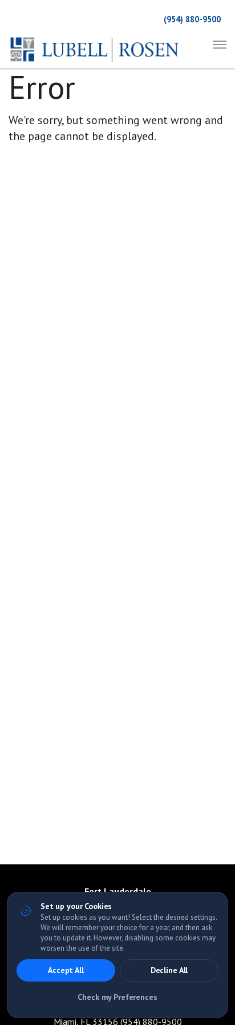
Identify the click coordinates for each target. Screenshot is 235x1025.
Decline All (169, 970)
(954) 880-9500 (192, 19)
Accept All (66, 970)
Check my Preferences (117, 997)
